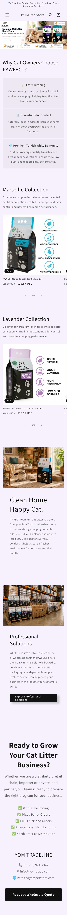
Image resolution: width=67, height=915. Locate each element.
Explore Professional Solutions (28, 698)
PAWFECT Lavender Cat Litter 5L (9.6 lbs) (23, 408)
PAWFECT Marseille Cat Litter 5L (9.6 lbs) (22, 278)
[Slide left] (26, 296)
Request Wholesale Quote (34, 894)
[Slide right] (41, 296)
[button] (7, 15)
